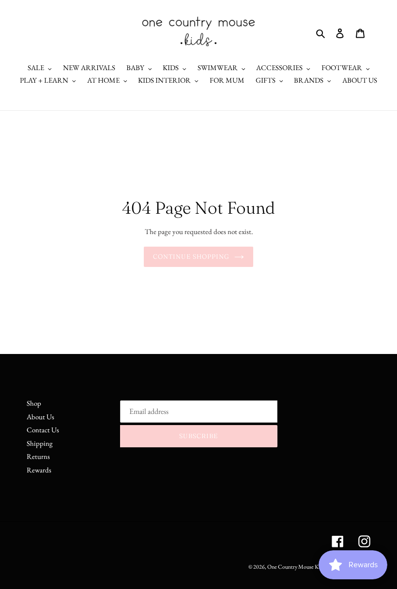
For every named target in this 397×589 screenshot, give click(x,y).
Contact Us (43, 429)
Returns (38, 456)
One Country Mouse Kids (296, 567)
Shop (34, 403)
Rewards (39, 469)
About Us (40, 416)
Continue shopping (191, 256)
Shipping (40, 443)
